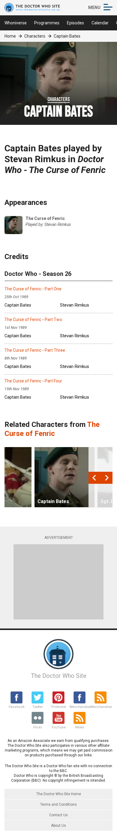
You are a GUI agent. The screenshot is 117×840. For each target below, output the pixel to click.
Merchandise (79, 707)
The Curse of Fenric (22, 288)
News (79, 727)
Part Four (53, 380)
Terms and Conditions (58, 804)
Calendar (100, 22)
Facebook (17, 707)
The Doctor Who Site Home (58, 794)
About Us (58, 825)
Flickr (37, 727)
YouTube (58, 727)
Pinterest (58, 707)
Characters (34, 36)
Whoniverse (15, 22)
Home (10, 36)
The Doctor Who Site (58, 675)
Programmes (46, 22)
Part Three (55, 350)
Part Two (53, 319)
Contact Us (58, 815)
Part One (53, 288)
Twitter (37, 707)
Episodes (75, 22)
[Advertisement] (59, 581)
